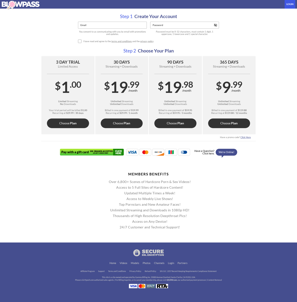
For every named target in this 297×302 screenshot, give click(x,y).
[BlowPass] (21, 5)
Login (290, 4)
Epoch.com (89, 280)
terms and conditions (121, 41)
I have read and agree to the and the (118, 41)
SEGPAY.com (172, 280)
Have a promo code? (235, 137)
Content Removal (214, 280)
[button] (68, 95)
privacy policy (147, 41)
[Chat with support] (214, 152)
